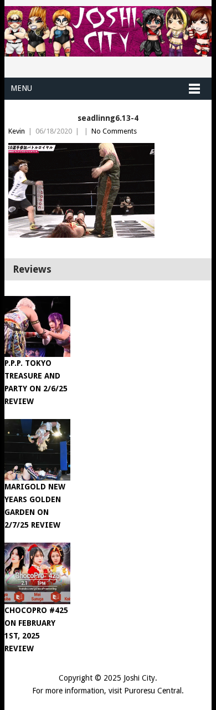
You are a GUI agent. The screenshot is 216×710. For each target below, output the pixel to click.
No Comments (114, 131)
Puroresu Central (153, 690)
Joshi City (139, 677)
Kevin (16, 131)
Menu (21, 88)
